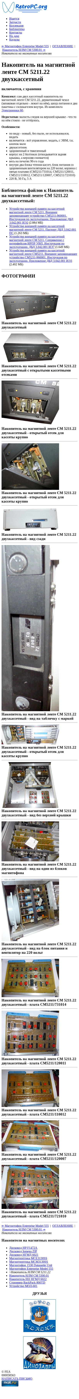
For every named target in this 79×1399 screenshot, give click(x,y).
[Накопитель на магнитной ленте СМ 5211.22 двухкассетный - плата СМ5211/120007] (30, 1150)
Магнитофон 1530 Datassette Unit (30, 1265)
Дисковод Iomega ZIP (23, 1251)
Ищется (14, 18)
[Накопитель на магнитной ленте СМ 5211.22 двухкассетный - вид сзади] (30, 530)
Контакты (15, 32)
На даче (14, 36)
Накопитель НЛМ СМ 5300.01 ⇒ (23, 50)
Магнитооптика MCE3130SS (28, 1258)
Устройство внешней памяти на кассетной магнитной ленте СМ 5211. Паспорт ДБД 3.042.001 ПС (42, 229)
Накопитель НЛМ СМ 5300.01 (29, 1275)
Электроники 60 (12, 110)
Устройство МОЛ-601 (23, 1286)
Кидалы (14, 39)
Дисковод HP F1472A (23, 1247)
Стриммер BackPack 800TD (27, 1282)
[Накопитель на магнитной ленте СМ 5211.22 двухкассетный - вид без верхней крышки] (30, 807)
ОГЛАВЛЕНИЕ (62, 46)
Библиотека (17, 29)
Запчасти (15, 22)
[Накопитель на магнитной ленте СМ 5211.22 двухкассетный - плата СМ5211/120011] (30, 1055)
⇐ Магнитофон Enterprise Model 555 (25, 46)
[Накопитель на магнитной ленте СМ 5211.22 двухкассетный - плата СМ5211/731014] (30, 996)
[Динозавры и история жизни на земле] (39, 1368)
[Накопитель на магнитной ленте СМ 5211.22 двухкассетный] (30, 319)
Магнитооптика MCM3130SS (28, 1261)
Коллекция (16, 25)
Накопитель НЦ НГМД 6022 (28, 1279)
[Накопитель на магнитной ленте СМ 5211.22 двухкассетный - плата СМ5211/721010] (30, 1208)
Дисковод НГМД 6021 (23, 1254)
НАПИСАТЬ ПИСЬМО (17, 1378)
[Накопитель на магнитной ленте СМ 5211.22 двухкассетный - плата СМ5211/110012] (30, 1106)
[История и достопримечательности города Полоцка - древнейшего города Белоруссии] (39, 1331)
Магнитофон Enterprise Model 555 (31, 1268)
